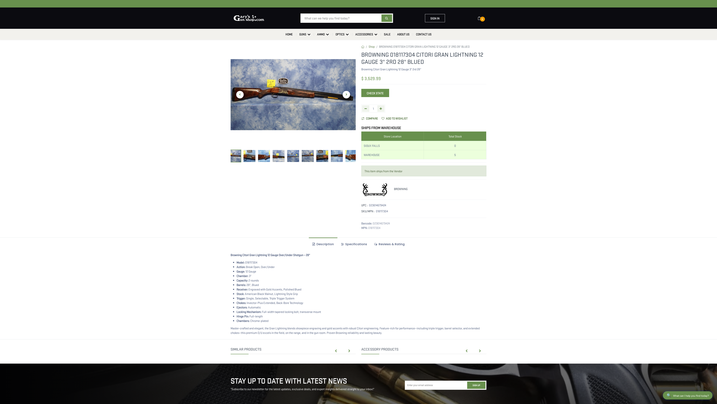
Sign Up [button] (476, 385)
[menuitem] (289, 34)
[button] (240, 94)
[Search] (386, 18)
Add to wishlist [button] (397, 118)
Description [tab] (325, 244)
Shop (372, 46)
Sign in (435, 18)
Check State (375, 93)
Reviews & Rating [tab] (391, 244)
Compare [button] (372, 118)
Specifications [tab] (355, 244)
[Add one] (381, 108)
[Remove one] (365, 108)
